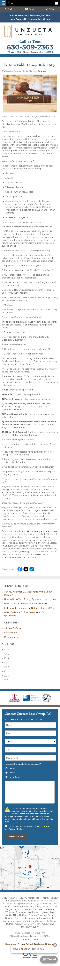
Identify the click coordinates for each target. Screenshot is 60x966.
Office (52, 9)
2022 (5, 667)
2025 (5, 654)
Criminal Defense (13, 628)
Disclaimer (44, 826)
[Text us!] (49, 960)
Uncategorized (11, 637)
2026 (5, 649)
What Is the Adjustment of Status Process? (26, 603)
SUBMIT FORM (16, 836)
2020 (5, 675)
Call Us (11, 9)
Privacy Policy (16, 829)
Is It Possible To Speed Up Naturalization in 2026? (29, 608)
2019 (5, 680)
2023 (5, 662)
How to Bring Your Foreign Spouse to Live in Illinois (30, 599)
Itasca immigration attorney (42, 531)
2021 (5, 671)
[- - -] (3, 3)
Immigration (39, 71)
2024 (5, 658)
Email (32, 9)
